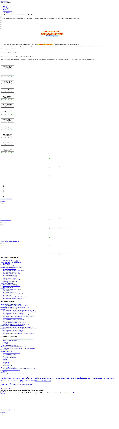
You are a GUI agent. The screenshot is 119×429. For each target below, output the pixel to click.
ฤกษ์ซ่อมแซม (6, 362)
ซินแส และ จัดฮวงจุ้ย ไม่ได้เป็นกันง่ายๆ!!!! (12, 266)
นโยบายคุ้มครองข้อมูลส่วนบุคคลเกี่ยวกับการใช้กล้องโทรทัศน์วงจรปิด (18, 339)
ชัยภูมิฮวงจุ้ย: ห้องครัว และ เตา (9, 269)
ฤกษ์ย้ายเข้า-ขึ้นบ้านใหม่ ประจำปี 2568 (11, 260)
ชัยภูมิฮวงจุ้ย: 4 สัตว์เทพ (8, 283)
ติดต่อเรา (5, 371)
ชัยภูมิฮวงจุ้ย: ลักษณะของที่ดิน (9, 292)
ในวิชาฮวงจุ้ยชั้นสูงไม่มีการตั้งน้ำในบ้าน (11, 286)
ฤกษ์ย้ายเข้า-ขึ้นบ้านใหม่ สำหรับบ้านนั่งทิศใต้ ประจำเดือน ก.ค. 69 (17, 331)
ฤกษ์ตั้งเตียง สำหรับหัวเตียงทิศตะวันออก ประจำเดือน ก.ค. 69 (16, 324)
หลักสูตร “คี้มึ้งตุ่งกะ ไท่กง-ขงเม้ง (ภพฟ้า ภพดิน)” (13, 270)
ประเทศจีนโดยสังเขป (7, 349)
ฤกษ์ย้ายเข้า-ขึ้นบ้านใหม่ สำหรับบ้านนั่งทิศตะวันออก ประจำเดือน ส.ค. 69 (18, 316)
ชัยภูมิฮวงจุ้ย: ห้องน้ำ (7, 295)
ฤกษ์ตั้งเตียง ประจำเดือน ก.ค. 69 (10, 325)
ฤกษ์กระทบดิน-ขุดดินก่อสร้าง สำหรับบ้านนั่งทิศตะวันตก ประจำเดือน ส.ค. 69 (19, 310)
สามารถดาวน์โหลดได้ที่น (43, 381)
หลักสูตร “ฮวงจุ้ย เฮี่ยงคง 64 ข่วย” (10, 275)
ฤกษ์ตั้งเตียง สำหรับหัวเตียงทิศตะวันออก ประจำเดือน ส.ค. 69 (16, 307)
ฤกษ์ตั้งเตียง (5, 359)
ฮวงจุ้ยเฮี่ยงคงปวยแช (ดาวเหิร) (9, 278)
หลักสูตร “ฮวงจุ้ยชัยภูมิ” (5, 220)
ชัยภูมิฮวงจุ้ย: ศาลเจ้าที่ (8, 287)
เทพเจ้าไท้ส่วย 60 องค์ (7, 351)
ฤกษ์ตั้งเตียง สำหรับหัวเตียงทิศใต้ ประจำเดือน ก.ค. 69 (14, 322)
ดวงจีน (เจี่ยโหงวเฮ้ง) (7, 290)
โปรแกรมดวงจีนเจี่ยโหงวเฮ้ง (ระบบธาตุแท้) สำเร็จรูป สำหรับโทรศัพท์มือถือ (19, 348)
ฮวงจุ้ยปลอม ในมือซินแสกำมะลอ (10, 281)
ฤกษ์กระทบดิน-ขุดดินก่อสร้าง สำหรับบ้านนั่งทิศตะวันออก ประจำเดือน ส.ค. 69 (19, 311)
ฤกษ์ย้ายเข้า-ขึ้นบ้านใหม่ (8, 356)
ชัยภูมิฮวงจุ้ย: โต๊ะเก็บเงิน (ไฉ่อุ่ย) (10, 284)
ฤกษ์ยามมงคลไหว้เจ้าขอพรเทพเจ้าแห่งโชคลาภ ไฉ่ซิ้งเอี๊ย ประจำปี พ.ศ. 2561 (19, 368)
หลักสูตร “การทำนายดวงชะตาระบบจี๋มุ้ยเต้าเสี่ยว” (13, 293)
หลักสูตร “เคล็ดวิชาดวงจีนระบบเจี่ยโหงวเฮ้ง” (10, 241)
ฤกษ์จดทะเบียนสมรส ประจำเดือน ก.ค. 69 (12, 321)
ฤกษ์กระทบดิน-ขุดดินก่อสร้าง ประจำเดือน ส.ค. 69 (13, 313)
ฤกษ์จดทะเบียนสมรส (7, 365)
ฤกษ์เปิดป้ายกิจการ (7, 363)
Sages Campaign (6, 263)
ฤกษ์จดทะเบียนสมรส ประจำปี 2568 (10, 261)
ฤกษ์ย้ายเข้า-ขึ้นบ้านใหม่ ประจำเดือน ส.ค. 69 (12, 318)
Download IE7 (71, 393)
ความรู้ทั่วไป (5, 343)
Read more (2, 203)
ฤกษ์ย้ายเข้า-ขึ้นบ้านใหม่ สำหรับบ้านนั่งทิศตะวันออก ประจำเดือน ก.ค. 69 (18, 333)
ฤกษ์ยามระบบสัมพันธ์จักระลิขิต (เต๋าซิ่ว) (11, 353)
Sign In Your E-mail (4, 1)
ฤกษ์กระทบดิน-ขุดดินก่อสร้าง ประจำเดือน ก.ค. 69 (13, 330)
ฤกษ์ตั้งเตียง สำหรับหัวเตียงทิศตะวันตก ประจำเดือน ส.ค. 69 (15, 305)
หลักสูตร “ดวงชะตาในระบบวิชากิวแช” (8, 410)
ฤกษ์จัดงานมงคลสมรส (8, 366)
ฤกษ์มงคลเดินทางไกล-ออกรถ (9, 354)
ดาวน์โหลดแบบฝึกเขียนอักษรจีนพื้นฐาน (11, 370)
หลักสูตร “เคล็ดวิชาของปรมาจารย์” (10, 345)
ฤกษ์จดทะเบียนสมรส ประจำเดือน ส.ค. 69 (12, 304)
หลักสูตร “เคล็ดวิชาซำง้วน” (6, 199)
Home (1, 14)
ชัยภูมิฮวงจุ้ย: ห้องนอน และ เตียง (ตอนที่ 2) (12, 273)
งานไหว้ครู (5, 342)
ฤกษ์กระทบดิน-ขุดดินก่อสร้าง (9, 357)
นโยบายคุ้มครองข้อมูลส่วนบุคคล (10, 340)
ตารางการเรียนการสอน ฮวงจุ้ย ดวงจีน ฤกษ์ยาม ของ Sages (15, 296)
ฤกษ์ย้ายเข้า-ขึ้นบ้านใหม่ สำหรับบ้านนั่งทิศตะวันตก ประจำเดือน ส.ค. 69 (18, 314)
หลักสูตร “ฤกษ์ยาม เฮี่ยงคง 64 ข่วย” (8, 388)
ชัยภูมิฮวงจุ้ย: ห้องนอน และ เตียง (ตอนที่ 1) (12, 289)
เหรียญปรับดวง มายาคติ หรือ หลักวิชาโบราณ (13, 279)
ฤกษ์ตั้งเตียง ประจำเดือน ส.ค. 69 (10, 308)
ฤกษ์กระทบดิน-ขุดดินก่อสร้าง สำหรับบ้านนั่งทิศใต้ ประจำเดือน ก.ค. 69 (18, 327)
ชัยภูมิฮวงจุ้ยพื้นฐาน (7, 264)
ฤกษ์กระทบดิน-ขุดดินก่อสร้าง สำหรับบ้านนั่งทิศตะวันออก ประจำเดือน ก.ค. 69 (19, 328)
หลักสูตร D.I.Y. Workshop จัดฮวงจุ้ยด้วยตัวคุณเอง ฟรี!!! (14, 346)
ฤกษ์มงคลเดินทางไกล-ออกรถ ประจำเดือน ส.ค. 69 (13, 319)
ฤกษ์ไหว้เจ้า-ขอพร (7, 360)
